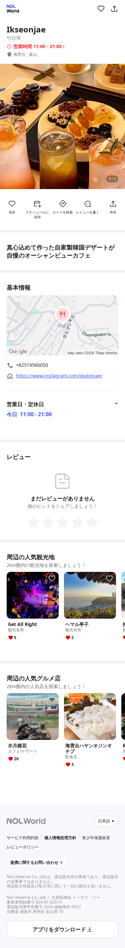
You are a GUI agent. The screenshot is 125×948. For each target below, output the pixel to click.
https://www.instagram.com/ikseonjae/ (59, 376)
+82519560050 (32, 365)
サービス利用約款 (23, 837)
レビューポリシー (23, 847)
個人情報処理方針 (60, 837)
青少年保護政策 (96, 837)
